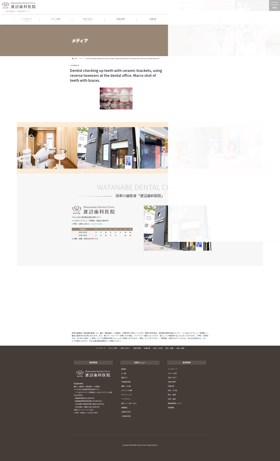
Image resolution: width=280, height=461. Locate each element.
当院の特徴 (137, 348)
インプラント (125, 399)
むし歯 (123, 373)
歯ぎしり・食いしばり (129, 403)
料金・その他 (157, 348)
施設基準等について (175, 403)
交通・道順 (180, 348)
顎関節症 (124, 407)
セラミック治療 (126, 390)
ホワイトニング (126, 395)
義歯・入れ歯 (125, 386)
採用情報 (171, 407)
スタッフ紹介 (113, 348)
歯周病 (123, 369)
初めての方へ (125, 348)
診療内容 (147, 348)
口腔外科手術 (125, 412)
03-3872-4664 (96, 224)
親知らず (124, 377)
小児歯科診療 (125, 416)
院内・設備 (169, 348)
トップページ (100, 348)
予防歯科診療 (125, 382)
